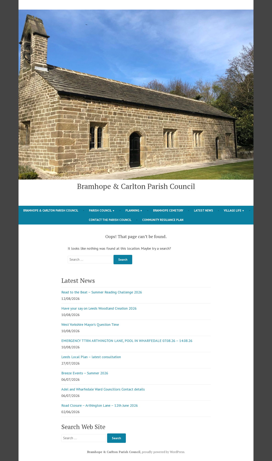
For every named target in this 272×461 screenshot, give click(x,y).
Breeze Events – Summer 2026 (84, 373)
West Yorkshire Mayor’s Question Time (90, 324)
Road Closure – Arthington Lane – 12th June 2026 (99, 405)
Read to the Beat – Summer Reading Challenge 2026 (101, 292)
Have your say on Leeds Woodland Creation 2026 (99, 308)
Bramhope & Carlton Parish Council (136, 186)
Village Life (232, 210)
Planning (132, 210)
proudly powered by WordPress (163, 452)
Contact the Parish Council (110, 220)
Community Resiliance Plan (162, 220)
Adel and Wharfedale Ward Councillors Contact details (103, 389)
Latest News (203, 210)
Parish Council (100, 210)
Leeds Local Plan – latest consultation (91, 357)
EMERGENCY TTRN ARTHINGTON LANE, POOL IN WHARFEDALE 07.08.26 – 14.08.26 (126, 340)
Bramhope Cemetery (168, 210)
